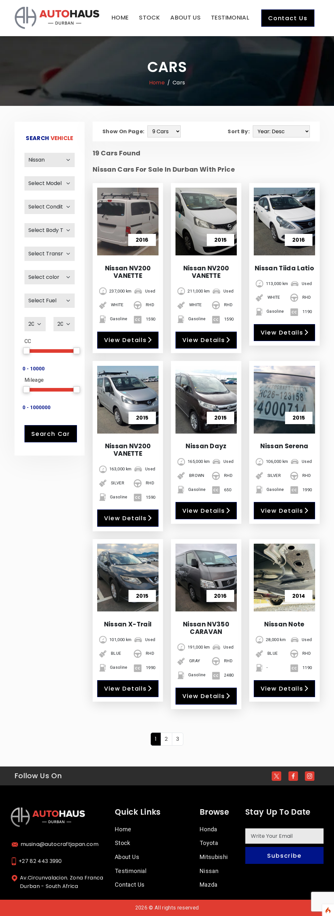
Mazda (209, 884)
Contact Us (288, 18)
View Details (125, 340)
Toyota (209, 842)
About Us (185, 17)
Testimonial (230, 17)
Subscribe (284, 856)
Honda (208, 829)
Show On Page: (123, 131)
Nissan (209, 870)
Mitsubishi (214, 856)
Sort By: (239, 131)
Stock (149, 17)
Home (120, 17)
